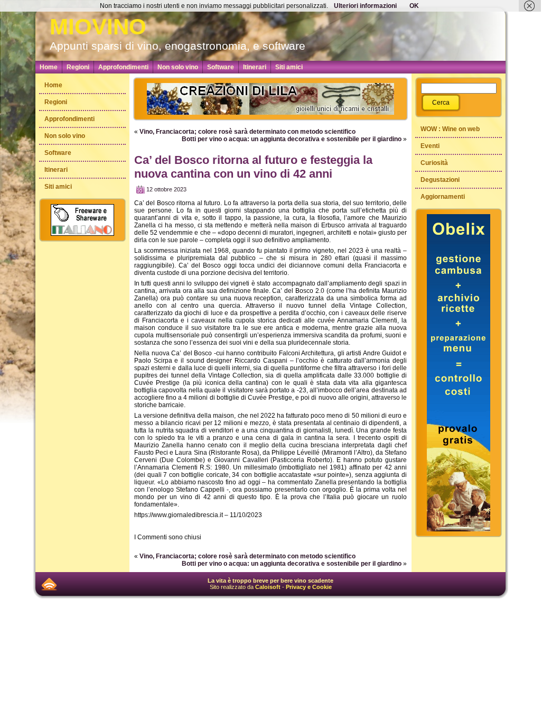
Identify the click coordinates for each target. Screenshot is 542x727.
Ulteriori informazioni (365, 6)
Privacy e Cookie (309, 587)
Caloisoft (268, 587)
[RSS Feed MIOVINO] (49, 584)
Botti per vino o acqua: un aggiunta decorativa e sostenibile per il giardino (291, 139)
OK (414, 6)
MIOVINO (98, 26)
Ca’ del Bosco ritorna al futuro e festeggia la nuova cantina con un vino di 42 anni (253, 166)
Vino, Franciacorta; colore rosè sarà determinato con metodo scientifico (247, 131)
